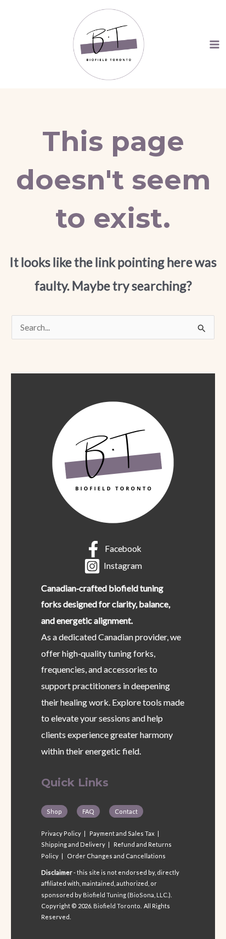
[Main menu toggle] (214, 44)
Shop (54, 811)
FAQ (88, 811)
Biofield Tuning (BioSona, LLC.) (127, 894)
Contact (126, 811)
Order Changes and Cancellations (116, 855)
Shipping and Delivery (73, 844)
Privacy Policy (61, 833)
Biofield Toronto (116, 905)
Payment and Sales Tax (122, 833)
